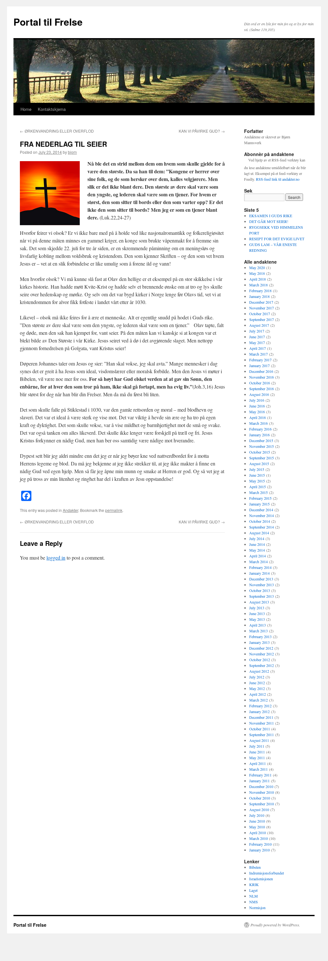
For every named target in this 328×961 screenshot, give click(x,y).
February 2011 (260, 774)
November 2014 (261, 515)
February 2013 (260, 636)
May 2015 (257, 480)
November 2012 (261, 653)
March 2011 (258, 769)
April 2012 (257, 694)
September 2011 (261, 734)
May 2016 (257, 411)
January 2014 (259, 573)
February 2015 (260, 498)
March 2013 (258, 630)
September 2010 (261, 803)
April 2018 (257, 279)
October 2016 (259, 382)
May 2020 (257, 267)
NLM (253, 896)
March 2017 (258, 354)
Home (25, 109)
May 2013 (257, 619)
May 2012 (257, 688)
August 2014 (259, 532)
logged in (55, 557)
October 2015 (259, 452)
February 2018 (260, 290)
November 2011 (261, 723)
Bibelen (255, 867)
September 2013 (261, 596)
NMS (253, 901)
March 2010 (258, 838)
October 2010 (259, 798)
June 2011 (257, 751)
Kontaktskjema (52, 109)
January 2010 (259, 849)
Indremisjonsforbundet (266, 872)
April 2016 (257, 417)
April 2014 (257, 555)
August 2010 (259, 809)
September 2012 (261, 665)
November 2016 (261, 377)
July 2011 (256, 746)
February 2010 (260, 844)
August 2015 (259, 463)
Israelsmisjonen (261, 878)
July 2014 (256, 538)
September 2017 (261, 319)
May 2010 (257, 826)
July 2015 (256, 469)
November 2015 (261, 446)
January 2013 (259, 642)
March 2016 (258, 423)
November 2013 (261, 584)
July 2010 (256, 815)
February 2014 (260, 567)
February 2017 (260, 359)
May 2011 (257, 757)
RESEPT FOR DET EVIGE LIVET (276, 238)
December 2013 (261, 578)
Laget (253, 890)
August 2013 (259, 601)
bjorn (72, 152)
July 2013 (256, 607)
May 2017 (257, 342)
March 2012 (258, 699)
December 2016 (261, 371)
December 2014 (261, 509)
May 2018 (257, 273)
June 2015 (257, 475)
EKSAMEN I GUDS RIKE (270, 215)
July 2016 (256, 400)
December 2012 (261, 648)
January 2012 (259, 711)
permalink (113, 510)
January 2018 (259, 296)
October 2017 (259, 313)
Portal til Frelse (48, 22)
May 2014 (257, 550)
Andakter (70, 510)
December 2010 (261, 786)
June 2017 (257, 336)
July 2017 (256, 330)
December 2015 (261, 440)
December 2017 (261, 302)
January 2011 (259, 780)
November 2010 (261, 792)
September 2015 (261, 457)
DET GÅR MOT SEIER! (268, 221)
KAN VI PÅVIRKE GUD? (202, 131)
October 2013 (259, 590)
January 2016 (259, 434)
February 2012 (260, 705)
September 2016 (261, 388)
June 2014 (257, 544)
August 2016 (259, 394)
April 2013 (257, 625)
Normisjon (257, 907)
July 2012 (256, 676)
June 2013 (257, 613)
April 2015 (257, 486)
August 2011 (259, 740)
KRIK (254, 884)
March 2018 (258, 284)
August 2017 (259, 325)
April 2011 (257, 763)
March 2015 (258, 492)
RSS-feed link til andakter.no (277, 179)
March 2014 (258, 561)
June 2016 (257, 405)
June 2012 (257, 682)
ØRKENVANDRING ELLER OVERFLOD (57, 131)
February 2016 (260, 428)
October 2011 (259, 728)
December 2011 (261, 717)
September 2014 (261, 527)
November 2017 (261, 307)
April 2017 (257, 348)
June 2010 (257, 821)
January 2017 (259, 365)
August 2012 (259, 671)
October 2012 (259, 659)
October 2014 (259, 521)
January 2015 (259, 503)
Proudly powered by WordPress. (275, 924)
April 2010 (257, 832)
